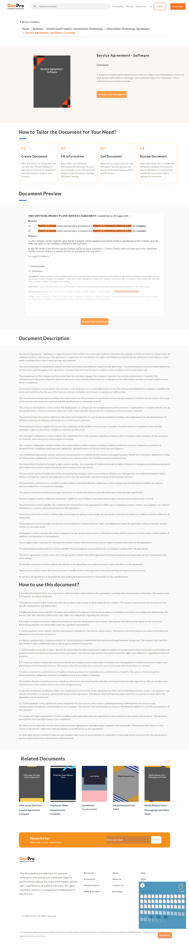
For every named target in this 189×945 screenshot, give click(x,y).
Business (38, 28)
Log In (160, 6)
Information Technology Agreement (128, 28)
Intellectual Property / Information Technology (75, 28)
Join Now (164, 935)
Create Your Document (111, 94)
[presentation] (165, 762)
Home (25, 28)
